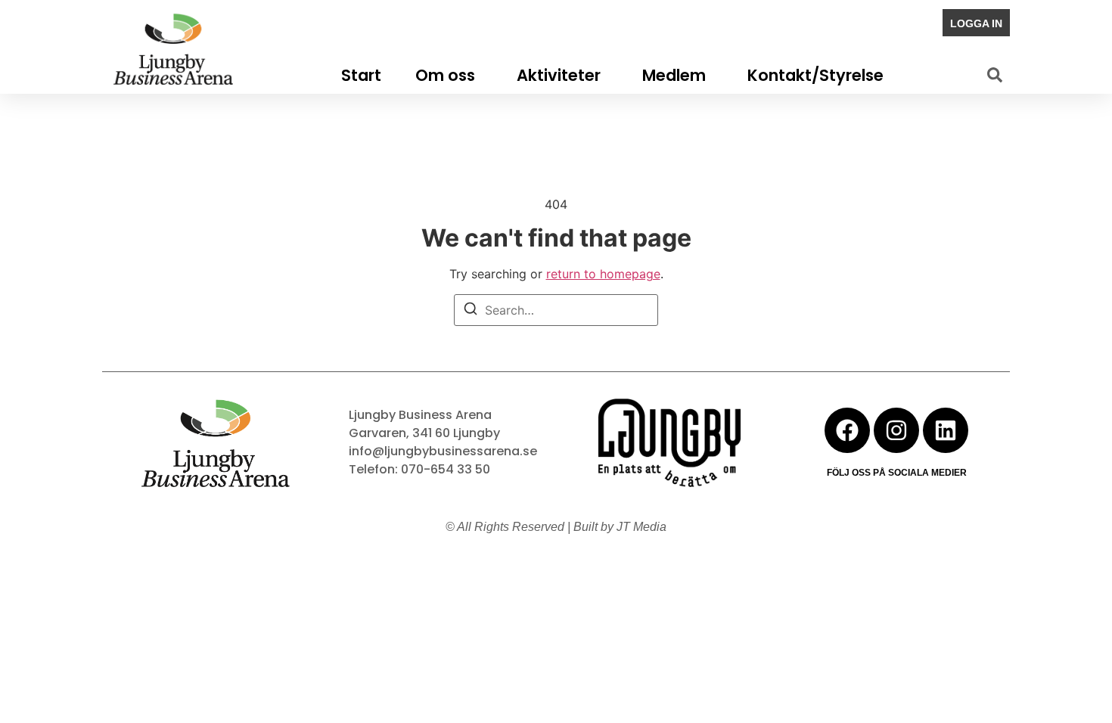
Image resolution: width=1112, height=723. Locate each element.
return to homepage (603, 273)
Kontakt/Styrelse (815, 75)
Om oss (445, 75)
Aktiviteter (559, 75)
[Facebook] (847, 430)
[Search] (470, 311)
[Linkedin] (945, 430)
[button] (995, 75)
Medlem (674, 75)
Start (361, 75)
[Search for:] (556, 310)
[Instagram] (896, 430)
